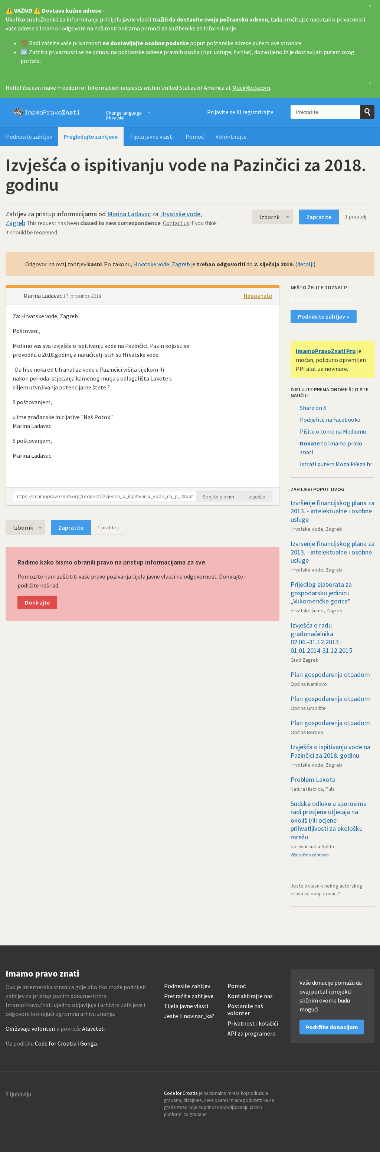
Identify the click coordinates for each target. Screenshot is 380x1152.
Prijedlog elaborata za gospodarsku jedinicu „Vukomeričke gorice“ (321, 592)
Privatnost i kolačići (252, 1023)
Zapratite (318, 217)
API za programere (251, 1033)
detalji (305, 264)
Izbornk (269, 217)
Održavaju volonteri (30, 1028)
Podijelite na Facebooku (330, 419)
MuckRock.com (251, 87)
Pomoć (195, 136)
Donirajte (37, 602)
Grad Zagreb (305, 659)
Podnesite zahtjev (29, 136)
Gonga (88, 1043)
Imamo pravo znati (46, 112)
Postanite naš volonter (245, 1010)
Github (337, 1096)
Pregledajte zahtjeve (91, 136)
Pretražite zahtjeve (188, 996)
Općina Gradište (308, 708)
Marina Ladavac (129, 214)
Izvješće (256, 496)
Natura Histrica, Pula (313, 789)
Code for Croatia (55, 1043)
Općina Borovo (307, 732)
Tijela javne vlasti (152, 136)
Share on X (313, 407)
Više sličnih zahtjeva (310, 855)
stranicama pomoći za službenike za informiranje (173, 28)
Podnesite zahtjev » (323, 316)
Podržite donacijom (331, 1027)
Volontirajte (231, 136)
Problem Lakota (313, 779)
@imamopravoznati (352, 1096)
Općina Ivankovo (309, 684)
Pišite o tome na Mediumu (333, 431)
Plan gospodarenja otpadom (330, 674)
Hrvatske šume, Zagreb (317, 610)
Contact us (176, 223)
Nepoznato (257, 295)
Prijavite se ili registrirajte (240, 112)
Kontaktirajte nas (250, 996)
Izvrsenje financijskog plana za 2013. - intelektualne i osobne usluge (332, 552)
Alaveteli (93, 1028)
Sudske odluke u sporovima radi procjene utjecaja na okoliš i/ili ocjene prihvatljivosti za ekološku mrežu (329, 820)
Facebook (368, 1096)
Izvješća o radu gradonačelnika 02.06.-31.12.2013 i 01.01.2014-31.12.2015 (321, 638)
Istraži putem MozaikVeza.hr (336, 464)
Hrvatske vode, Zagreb (161, 264)
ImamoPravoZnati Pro (326, 351)
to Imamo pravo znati (331, 448)
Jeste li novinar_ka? (189, 1016)
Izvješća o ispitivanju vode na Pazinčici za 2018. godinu (330, 751)
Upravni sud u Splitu (312, 846)
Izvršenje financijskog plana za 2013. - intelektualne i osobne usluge (332, 511)
